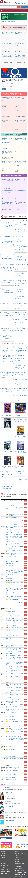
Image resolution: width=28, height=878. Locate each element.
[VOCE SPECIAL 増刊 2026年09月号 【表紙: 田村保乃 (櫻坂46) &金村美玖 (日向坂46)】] (7, 311)
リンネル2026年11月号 (10, 584)
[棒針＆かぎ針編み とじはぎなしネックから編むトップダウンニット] (20, 210)
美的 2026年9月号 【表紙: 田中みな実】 (20, 313)
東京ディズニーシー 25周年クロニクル (14, 495)
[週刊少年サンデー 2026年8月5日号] (20, 334)
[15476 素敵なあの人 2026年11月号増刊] (7, 32)
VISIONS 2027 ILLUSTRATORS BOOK (14, 609)
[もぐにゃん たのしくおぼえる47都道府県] (20, 219)
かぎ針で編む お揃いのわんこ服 (14, 581)
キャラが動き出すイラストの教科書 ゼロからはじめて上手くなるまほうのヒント (7, 197)
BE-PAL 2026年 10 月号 (11, 534)
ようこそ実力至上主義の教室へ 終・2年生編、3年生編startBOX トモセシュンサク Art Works (15, 694)
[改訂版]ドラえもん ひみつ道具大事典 (13, 486)
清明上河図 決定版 (19, 284)
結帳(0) (17, 2)
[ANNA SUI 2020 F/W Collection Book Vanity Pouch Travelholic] (7, 362)
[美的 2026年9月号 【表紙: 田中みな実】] (20, 310)
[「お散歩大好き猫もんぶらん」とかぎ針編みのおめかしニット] (7, 290)
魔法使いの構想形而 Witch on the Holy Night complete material (13, 722)
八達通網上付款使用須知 (6, 825)
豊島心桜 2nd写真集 (6, 237)
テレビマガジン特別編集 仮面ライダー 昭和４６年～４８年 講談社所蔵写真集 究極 (14, 492)
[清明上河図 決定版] (20, 282)
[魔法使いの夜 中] (20, 227)
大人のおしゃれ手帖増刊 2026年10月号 (14, 515)
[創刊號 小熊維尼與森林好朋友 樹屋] (20, 414)
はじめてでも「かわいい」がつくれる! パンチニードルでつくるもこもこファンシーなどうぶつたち (15, 589)
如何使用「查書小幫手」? (11, 89)
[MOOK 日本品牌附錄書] (2, 762)
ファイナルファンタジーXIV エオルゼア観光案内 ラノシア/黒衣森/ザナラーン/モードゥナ (14, 463)
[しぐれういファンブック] (20, 183)
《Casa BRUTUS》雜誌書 (9, 774)
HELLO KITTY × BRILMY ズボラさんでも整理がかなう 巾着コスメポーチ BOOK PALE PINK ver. (15, 618)
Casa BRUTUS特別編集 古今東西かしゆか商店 (7, 384)
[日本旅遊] (2, 771)
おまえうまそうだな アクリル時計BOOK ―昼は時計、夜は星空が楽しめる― (14, 501)
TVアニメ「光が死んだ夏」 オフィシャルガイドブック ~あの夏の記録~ (15, 459)
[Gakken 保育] (21, 786)
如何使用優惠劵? (4, 820)
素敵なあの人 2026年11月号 (11, 572)
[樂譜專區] (2, 767)
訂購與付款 (17, 809)
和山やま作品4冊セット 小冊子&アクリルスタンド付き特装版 (14, 508)
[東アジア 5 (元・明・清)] (20, 266)
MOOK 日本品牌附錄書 (9, 760)
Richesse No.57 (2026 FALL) (12, 631)
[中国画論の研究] (20, 250)
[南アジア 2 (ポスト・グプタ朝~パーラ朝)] (20, 258)
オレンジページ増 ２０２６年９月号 (13, 478)
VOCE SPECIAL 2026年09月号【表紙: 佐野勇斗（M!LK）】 (20, 323)
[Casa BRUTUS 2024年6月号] (7, 399)
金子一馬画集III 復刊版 (10, 707)
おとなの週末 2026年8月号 (20, 344)
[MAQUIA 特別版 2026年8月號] (20, 433)
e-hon (21, 79)
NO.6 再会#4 (8, 633)
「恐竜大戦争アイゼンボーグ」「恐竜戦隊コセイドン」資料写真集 (14, 621)
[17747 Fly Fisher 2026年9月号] (20, 98)
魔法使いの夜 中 (18, 229)
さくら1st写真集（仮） (10, 700)
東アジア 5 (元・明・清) (20, 268)
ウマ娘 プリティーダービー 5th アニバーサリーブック (20, 195)
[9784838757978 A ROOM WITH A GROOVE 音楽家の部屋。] (7, 139)
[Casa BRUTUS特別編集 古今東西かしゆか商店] (7, 377)
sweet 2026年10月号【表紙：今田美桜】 (14, 557)
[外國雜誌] (6, 786)
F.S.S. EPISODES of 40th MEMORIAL (13, 642)
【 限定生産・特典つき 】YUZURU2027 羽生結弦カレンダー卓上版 (14, 579)
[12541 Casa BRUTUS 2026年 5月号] (20, 109)
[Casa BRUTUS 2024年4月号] (20, 384)
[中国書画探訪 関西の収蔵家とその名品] (7, 243)
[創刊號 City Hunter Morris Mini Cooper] (20, 362)
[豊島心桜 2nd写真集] (7, 234)
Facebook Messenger (21, 824)
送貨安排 (17, 811)
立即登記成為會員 (21, 3)
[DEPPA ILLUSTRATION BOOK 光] (7, 209)
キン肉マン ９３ (18, 428)
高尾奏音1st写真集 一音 (10, 562)
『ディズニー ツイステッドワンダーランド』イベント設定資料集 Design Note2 (14, 603)
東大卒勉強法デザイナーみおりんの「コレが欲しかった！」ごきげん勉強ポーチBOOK (14, 544)
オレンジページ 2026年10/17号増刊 (13, 644)
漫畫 (9, 172)
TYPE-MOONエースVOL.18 (11, 596)
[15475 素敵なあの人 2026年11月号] (20, 32)
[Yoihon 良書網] (5, 2)
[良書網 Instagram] (19, 828)
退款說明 (17, 815)
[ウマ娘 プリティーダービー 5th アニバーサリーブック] (20, 191)
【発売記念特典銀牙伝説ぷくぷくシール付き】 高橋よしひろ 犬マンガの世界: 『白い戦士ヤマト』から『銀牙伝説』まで (14, 526)
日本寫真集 (7, 751)
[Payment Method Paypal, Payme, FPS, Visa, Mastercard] (21, 797)
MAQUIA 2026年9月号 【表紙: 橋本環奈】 (7, 330)
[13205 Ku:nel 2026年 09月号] (7, 120)
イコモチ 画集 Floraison (11, 466)
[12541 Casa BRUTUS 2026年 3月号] (7, 109)
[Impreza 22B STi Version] (14, 21)
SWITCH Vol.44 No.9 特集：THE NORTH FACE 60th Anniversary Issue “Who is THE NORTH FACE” (7, 226)
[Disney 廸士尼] (2, 743)
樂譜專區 (6, 765)
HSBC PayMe (4, 827)
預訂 (25, 455)
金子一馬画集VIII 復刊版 (11, 728)
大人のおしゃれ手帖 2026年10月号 (13, 513)
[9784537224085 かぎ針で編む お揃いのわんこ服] (20, 138)
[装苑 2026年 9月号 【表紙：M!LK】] (7, 343)
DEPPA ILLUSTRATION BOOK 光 (15, 676)
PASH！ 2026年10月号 (10, 540)
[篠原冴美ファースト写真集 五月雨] (20, 175)
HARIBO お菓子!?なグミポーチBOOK (13, 484)
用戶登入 (23, 2)
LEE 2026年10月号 (10, 520)
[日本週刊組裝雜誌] (2, 757)
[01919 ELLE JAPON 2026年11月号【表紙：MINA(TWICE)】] (20, 45)
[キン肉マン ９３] (20, 425)
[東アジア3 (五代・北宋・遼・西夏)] (20, 235)
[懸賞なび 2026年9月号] (20, 326)
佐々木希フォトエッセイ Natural (12, 653)
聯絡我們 (3, 809)
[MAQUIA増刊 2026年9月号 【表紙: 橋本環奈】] (20, 301)
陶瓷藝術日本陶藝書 (8, 746)
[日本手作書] (2, 781)
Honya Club (4, 80)
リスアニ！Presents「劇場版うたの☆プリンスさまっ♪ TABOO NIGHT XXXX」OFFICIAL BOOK (14, 650)
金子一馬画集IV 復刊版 (10, 710)
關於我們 (3, 805)
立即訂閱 (4, 18)
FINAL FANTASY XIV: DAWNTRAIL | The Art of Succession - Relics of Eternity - (14, 690)
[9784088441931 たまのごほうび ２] (20, 157)
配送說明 (17, 813)
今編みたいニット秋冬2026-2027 (12, 471)
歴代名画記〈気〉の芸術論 (7, 284)
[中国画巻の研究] (20, 243)
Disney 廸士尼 (7, 741)
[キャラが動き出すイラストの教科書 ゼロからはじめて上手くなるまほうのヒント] (7, 192)
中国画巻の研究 (18, 245)
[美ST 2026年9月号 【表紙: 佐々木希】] (7, 301)
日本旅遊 (6, 769)
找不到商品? (24, 7)
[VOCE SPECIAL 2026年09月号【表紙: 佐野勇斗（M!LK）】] (20, 318)
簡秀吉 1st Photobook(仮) (11, 734)
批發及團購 (3, 807)
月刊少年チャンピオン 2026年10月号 (14, 488)
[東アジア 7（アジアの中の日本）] (20, 274)
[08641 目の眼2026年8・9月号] (7, 98)
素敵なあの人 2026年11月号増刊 (12, 569)
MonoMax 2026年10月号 (11, 532)
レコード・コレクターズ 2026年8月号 (20, 354)
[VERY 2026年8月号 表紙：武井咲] (7, 426)
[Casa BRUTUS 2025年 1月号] (20, 373)
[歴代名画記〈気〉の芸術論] (7, 282)
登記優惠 (3, 822)
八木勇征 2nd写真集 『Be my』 (12, 667)
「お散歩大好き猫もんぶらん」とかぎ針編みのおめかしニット (7, 294)
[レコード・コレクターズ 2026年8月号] (20, 350)
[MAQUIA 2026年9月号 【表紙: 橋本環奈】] (7, 327)
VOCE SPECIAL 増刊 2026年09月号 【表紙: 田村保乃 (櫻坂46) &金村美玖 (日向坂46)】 (7, 316)
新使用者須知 (19, 805)
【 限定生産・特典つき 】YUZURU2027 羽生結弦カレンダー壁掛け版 (14, 575)
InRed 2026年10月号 (10, 517)
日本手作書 (7, 779)
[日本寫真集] (2, 753)
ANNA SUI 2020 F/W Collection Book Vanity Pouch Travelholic (6, 369)
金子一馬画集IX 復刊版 (10, 731)
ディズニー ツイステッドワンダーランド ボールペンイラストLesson (7, 181)
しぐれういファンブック (20, 185)
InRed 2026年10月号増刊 (11, 511)
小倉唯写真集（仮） (10, 592)
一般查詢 (3, 811)
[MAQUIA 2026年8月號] (7, 440)
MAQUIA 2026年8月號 (6, 442)
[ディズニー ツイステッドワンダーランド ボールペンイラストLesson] (7, 176)
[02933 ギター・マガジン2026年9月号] (20, 120)
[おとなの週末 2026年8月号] (20, 342)
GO (18, 7)
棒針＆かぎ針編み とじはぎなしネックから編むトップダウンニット (20, 215)
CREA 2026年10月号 (10, 522)
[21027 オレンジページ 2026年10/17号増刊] (7, 55)
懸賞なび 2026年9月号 (19, 328)
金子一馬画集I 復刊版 (10, 670)
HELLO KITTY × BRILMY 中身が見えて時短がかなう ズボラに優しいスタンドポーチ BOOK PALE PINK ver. (15, 613)
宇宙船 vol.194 (9, 646)
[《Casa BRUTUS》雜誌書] (2, 776)
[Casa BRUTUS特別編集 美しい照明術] (7, 414)
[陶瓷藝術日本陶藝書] (2, 748)
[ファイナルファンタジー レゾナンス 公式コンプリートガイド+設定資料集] (20, 200)
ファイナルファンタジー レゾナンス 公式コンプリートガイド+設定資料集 (20, 205)
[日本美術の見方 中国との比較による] (7, 267)
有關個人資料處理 (4, 824)
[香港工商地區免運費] (6, 799)
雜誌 (3, 172)
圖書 (6, 172)
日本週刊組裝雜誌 (8, 755)
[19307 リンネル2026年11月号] (7, 44)
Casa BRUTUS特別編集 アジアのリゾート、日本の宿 (20, 406)
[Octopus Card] (20, 801)
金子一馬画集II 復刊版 (10, 673)
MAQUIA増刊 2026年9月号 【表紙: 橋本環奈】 (20, 305)
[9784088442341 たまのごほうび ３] (7, 157)
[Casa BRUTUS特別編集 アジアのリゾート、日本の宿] (20, 399)
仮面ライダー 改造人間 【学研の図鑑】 (14, 712)
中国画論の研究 (18, 252)
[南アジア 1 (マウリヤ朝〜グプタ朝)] (7, 258)
